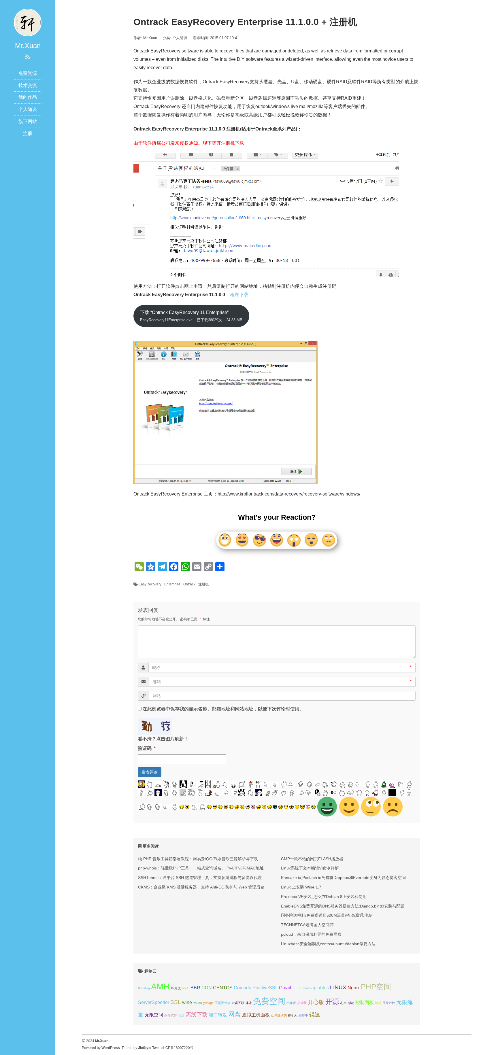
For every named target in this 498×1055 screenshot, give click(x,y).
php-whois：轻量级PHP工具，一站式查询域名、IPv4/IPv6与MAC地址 (201, 868)
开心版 (316, 1002)
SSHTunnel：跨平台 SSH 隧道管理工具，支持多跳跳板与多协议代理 (200, 877)
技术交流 (27, 85)
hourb (307, 988)
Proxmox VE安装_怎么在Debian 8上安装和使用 (324, 896)
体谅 (249, 1003)
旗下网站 (27, 121)
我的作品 (27, 97)
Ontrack (189, 584)
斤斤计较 (388, 1003)
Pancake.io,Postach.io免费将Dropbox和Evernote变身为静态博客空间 (343, 877)
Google (297, 988)
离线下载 (196, 1014)
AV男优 (176, 988)
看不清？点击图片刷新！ (163, 738)
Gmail (285, 987)
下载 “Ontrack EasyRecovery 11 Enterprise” (191, 316)
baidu (185, 988)
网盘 (234, 1014)
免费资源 (27, 73)
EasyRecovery (150, 584)
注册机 (203, 584)
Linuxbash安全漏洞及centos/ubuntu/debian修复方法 (328, 943)
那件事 (303, 1015)
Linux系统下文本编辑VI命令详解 (310, 868)
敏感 (378, 1003)
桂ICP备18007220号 (177, 1048)
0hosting (144, 988)
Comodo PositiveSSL (256, 987)
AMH (160, 986)
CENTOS (223, 987)
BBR (195, 987)
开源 (332, 1001)
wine (187, 1002)
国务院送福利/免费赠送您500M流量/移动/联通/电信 (327, 915)
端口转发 (218, 1014)
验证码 (147, 748)
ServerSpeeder (153, 1002)
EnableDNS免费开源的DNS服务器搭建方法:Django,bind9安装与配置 (342, 906)
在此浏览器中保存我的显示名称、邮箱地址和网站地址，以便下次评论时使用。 (223, 708)
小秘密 (291, 1003)
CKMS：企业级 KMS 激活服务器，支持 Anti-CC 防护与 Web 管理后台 (201, 887)
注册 (27, 133)
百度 (181, 1015)
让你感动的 (279, 1015)
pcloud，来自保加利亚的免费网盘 (311, 934)
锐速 (314, 1014)
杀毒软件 (170, 1015)
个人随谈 (27, 109)
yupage (208, 1003)
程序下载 (239, 294)
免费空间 (269, 1001)
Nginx (354, 987)
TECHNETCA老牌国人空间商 (307, 924)
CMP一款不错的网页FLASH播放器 (312, 859)
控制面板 (364, 1002)
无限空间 (154, 1014)
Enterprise (172, 584)
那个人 (292, 1015)
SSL (175, 1002)
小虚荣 (302, 1003)
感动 (351, 1003)
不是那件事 (223, 1003)
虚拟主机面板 (256, 1014)
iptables (321, 987)
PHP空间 (376, 986)
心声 (343, 1003)
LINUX (338, 987)
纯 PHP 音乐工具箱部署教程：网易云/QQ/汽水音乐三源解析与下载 (198, 859)
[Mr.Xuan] (28, 22)
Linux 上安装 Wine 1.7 (301, 887)
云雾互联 (238, 1003)
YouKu (197, 1003)
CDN (206, 987)
